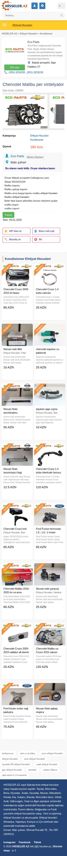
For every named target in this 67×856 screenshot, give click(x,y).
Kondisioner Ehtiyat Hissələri (28, 259)
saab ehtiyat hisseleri (46, 764)
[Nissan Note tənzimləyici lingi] (17, 447)
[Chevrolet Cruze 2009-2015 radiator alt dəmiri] (17, 627)
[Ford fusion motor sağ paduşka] (17, 687)
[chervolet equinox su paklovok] (49, 328)
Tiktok (37, 842)
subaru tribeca (50, 770)
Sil (40, 239)
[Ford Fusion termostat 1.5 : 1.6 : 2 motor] (49, 507)
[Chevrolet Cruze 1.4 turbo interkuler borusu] (49, 447)
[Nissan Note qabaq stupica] (49, 687)
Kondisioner (46, 33)
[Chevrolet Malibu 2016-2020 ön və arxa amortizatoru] (17, 567)
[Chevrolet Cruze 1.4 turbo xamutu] (49, 268)
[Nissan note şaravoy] (49, 567)
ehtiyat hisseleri (10, 759)
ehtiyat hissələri (49, 193)
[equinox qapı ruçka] (49, 388)
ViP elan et (15, 231)
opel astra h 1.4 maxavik (14, 775)
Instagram (9, 842)
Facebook (24, 842)
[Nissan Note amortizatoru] (17, 388)
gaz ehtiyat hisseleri (12, 770)
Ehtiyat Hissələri (28, 33)
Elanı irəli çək (46, 231)
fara (13, 200)
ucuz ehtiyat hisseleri (52, 753)
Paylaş (8, 215)
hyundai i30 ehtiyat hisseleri (16, 764)
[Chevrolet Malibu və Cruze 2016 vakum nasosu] (49, 627)
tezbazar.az (8, 753)
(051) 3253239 (35, 72)
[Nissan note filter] (17, 328)
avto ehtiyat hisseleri (34, 759)
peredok (32, 770)
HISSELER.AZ (9, 33)
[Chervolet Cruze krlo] (17, 507)
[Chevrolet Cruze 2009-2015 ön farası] (17, 268)
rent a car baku (27, 753)
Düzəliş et (15, 239)
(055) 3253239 (17, 72)
